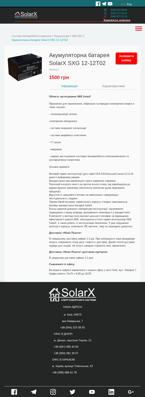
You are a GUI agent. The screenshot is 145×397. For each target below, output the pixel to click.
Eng (129, 4)
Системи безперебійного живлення (32, 36)
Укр (123, 4)
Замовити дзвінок (116, 20)
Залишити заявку (126, 58)
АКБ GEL (77, 36)
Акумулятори (61, 36)
